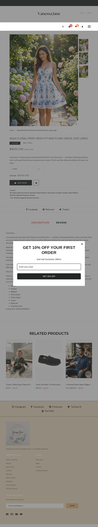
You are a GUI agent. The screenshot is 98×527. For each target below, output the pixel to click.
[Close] (82, 244)
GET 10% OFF (49, 276)
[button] (63, 26)
